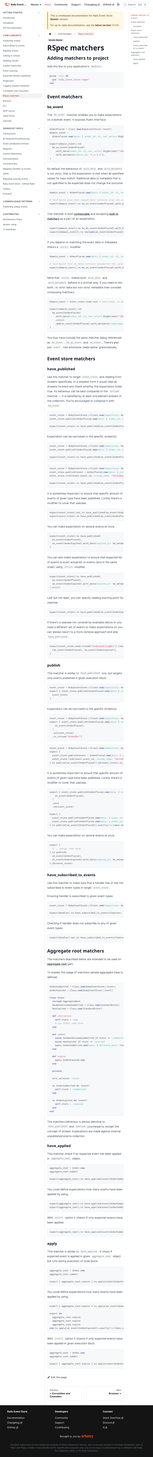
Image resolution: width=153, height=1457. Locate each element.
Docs (48, 4)
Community (61, 4)
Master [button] (35, 4)
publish (136, 41)
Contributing (62, 1427)
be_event (137, 26)
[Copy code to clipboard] (119, 75)
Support (76, 4)
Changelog (90, 4)
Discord (107, 1422)
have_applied (139, 59)
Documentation (16, 1417)
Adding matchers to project (140, 16)
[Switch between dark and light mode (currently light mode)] (118, 4)
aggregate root (57, 964)
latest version (103, 25)
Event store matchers (136, 31)
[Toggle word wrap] (114, 128)
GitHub (107, 4)
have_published (140, 37)
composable (82, 213)
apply (135, 63)
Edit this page (59, 1377)
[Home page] (50, 34)
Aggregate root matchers (138, 53)
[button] (22, 12)
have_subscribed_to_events (140, 46)
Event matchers (138, 22)
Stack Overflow (111, 1417)
